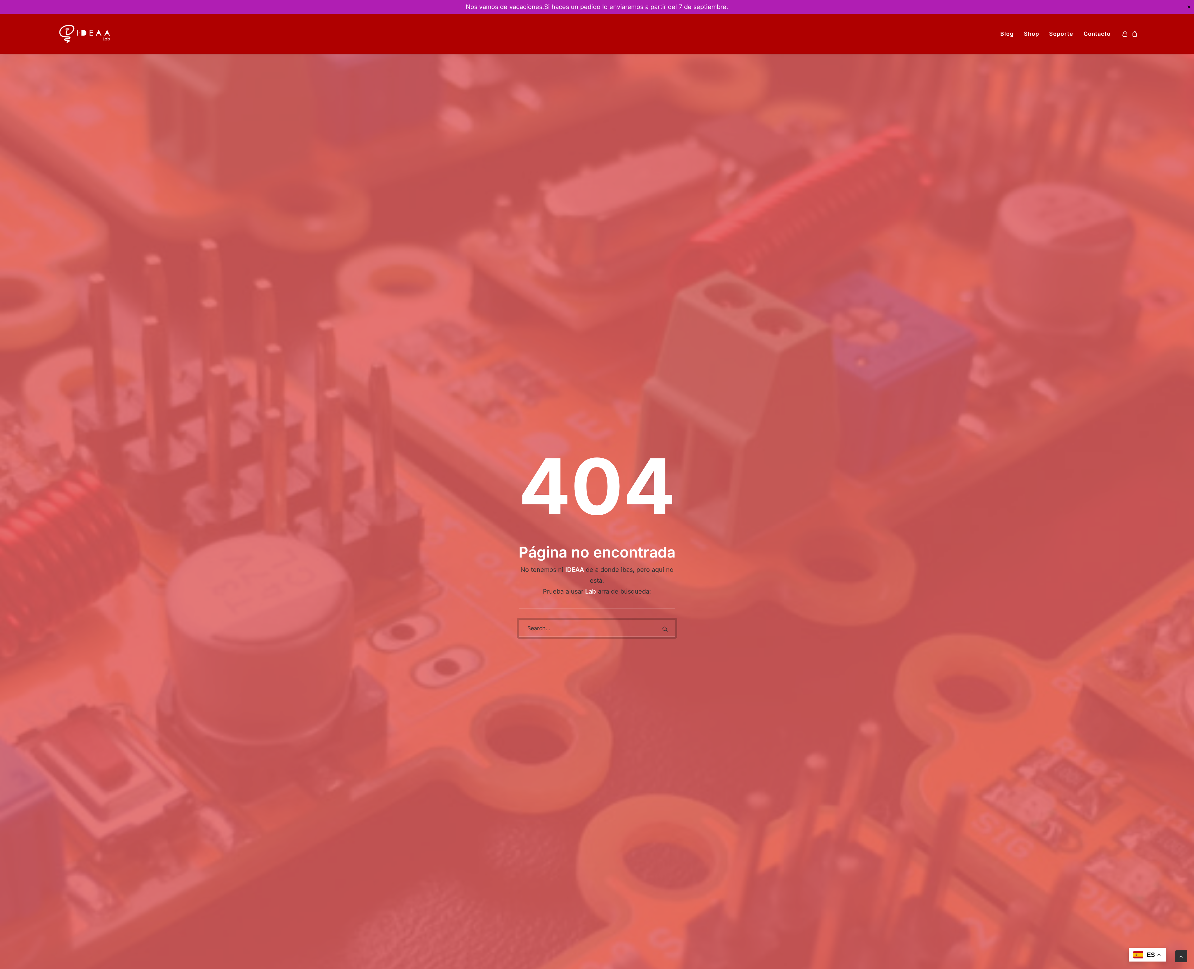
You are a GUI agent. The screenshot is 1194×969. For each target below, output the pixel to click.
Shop (1031, 33)
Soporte (1061, 33)
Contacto (1097, 33)
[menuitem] (1007, 34)
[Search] (597, 628)
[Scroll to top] (1181, 956)
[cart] (1134, 34)
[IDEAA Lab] (85, 33)
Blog (1007, 33)
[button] (665, 629)
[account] (1126, 34)
